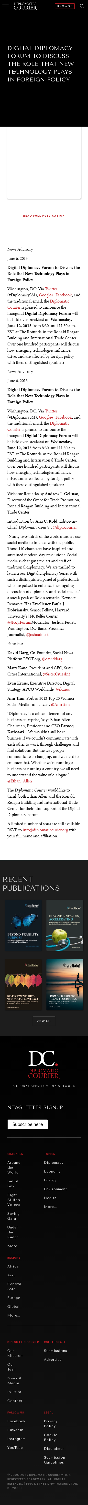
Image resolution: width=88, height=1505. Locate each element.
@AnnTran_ (61, 704)
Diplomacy (54, 1163)
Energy (50, 1180)
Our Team (12, 1367)
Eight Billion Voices (13, 1200)
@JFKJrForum (19, 622)
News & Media (14, 1380)
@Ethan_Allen (19, 781)
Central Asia (14, 1286)
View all (44, 1021)
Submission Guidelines (54, 1460)
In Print (14, 1392)
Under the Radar (12, 1232)
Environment (55, 1189)
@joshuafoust (37, 634)
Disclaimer (54, 1449)
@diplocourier (65, 527)
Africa (13, 1266)
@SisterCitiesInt (56, 674)
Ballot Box (13, 1183)
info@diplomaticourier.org (45, 830)
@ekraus (62, 689)
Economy (52, 1171)
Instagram (16, 1439)
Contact (15, 1401)
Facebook (63, 295)
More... (13, 1246)
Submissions (55, 1351)
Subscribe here (27, 1124)
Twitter (51, 289)
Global (13, 1307)
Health (50, 1198)
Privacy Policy (51, 1423)
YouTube (15, 1448)
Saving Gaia (13, 1216)
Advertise (53, 1360)
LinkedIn (15, 1430)
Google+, (47, 295)
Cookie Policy (50, 1437)
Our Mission (15, 1353)
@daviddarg (52, 659)
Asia (11, 1275)
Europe (13, 1298)
